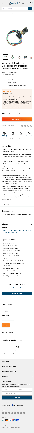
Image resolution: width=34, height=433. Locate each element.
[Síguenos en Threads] (24, 413)
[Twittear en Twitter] (28, 126)
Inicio (2, 13)
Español (19, 405)
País (3, 307)
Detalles (4, 138)
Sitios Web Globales (6, 405)
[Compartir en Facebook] (22, 126)
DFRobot (4, 72)
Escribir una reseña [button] (17, 293)
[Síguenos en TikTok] (18, 413)
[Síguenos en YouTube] (15, 413)
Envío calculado (12, 85)
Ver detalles (12, 138)
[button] (33, 57)
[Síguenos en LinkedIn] (21, 413)
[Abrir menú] (2, 3)
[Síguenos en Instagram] (9, 413)
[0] (31, 3)
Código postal (5, 315)
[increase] (19, 113)
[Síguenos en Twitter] (6, 413)
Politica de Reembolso (7, 332)
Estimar (5, 325)
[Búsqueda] (30, 8)
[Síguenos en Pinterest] (12, 413)
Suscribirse (17, 397)
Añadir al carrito (17, 119)
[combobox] (15, 8)
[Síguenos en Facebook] (3, 413)
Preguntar (21, 138)
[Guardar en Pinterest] (25, 126)
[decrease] (9, 113)
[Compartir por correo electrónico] (31, 126)
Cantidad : (4, 113)
